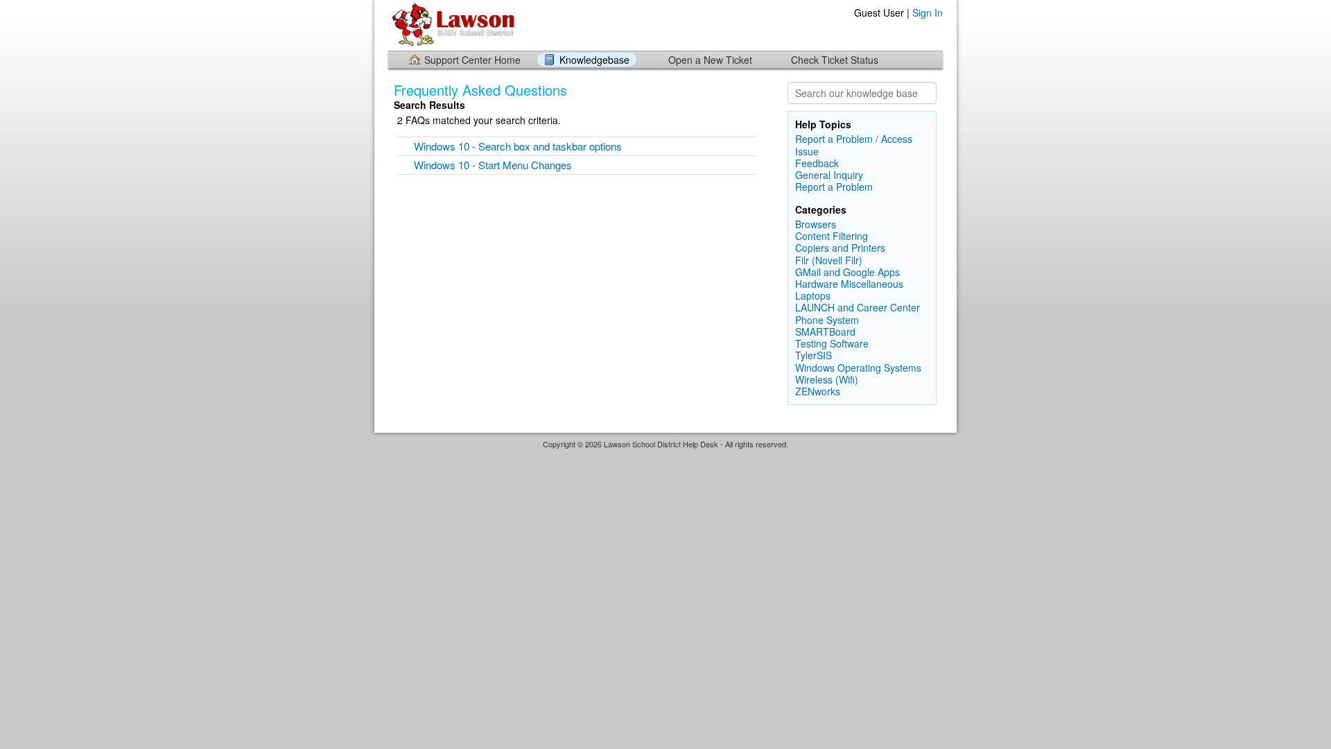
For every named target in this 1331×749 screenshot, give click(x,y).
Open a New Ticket (710, 60)
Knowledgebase (594, 60)
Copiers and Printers (840, 248)
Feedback (817, 163)
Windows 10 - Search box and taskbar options (518, 146)
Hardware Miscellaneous (849, 284)
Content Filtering (831, 236)
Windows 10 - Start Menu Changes (493, 164)
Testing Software (832, 343)
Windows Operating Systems (858, 367)
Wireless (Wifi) (826, 379)
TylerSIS (813, 355)
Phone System (827, 320)
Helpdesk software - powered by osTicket (665, 457)
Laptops (812, 295)
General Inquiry (829, 175)
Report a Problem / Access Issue (853, 144)
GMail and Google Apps (847, 272)
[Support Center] (455, 24)
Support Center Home (472, 60)
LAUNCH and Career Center (857, 307)
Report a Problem (834, 186)
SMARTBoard (825, 331)
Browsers (815, 224)
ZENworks (817, 391)
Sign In (927, 12)
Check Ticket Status (834, 60)
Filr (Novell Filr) (828, 260)
